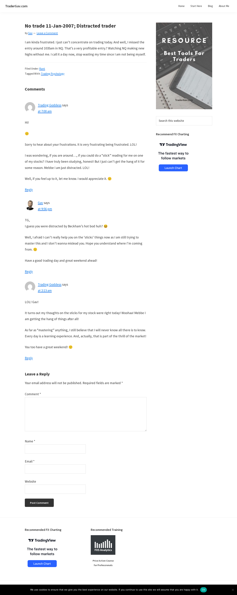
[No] (232, 590)
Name (30, 441)
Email (30, 461)
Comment (33, 394)
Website (30, 481)
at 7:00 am (45, 111)
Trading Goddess (49, 105)
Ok (203, 589)
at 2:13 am (45, 290)
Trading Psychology (52, 73)
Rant (42, 68)
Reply (29, 189)
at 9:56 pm (45, 209)
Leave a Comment (47, 33)
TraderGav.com (16, 6)
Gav (40, 203)
